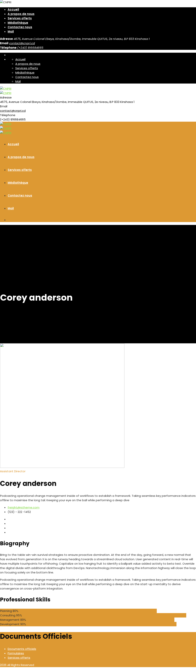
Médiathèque (18, 23)
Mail (11, 32)
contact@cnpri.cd (22, 43)
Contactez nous (20, 27)
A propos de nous (21, 14)
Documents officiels (22, 649)
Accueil (13, 9)
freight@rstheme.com (23, 507)
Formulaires (16, 653)
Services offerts (20, 18)
